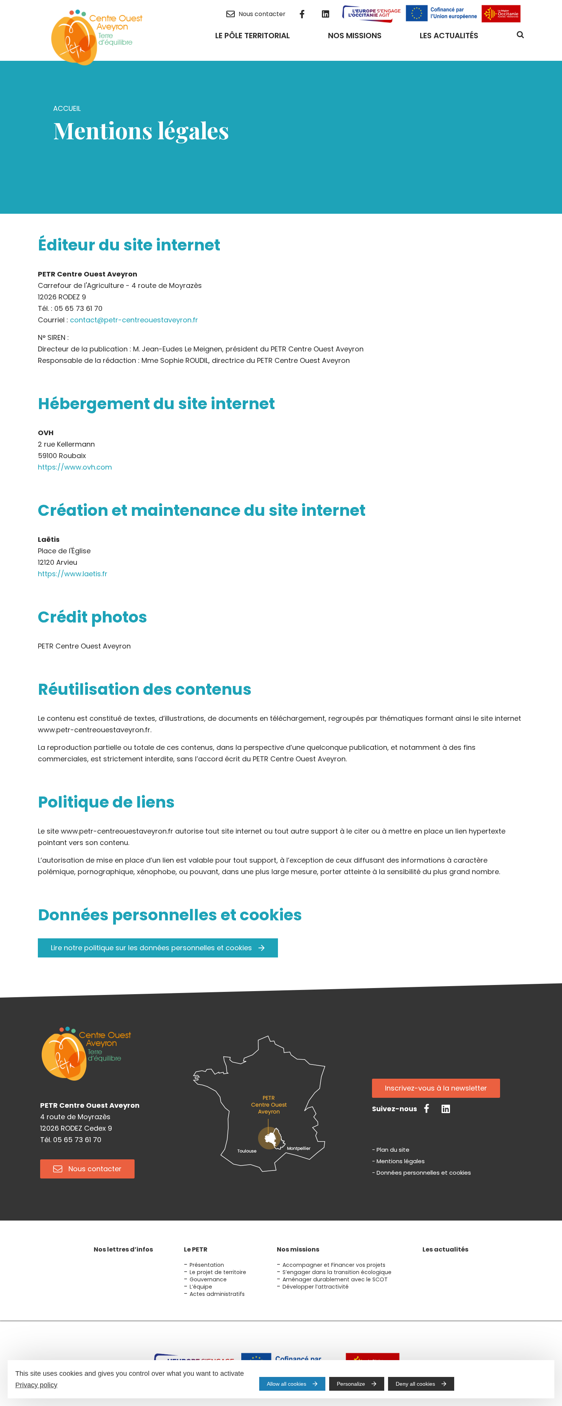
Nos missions (298, 1249)
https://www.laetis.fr (72, 574)
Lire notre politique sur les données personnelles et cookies (151, 948)
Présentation (207, 1265)
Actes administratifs (217, 1294)
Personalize (351, 1384)
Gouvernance (208, 1279)
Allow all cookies (286, 1384)
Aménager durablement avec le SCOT (335, 1279)
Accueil (67, 108)
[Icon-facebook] (426, 1108)
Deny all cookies (415, 1384)
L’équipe (201, 1287)
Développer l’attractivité (316, 1287)
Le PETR (196, 1249)
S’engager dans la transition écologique (337, 1272)
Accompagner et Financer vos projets (334, 1265)
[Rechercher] (520, 37)
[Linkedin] (445, 1108)
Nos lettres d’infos (123, 1249)
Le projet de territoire (218, 1272)
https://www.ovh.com (75, 467)
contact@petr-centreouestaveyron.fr (134, 320)
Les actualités (445, 1249)
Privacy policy (36, 1385)
